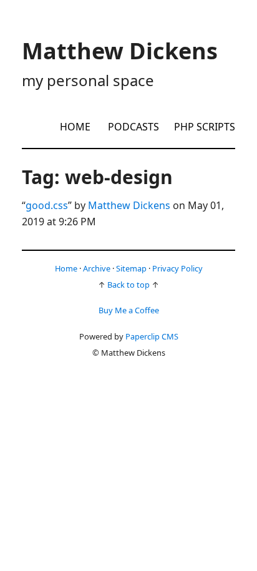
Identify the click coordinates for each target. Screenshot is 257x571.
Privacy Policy (177, 268)
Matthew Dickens (129, 205)
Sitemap (131, 268)
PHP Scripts (204, 127)
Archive (96, 268)
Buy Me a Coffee (129, 310)
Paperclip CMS (151, 336)
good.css (47, 205)
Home (75, 127)
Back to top (128, 284)
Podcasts (133, 127)
